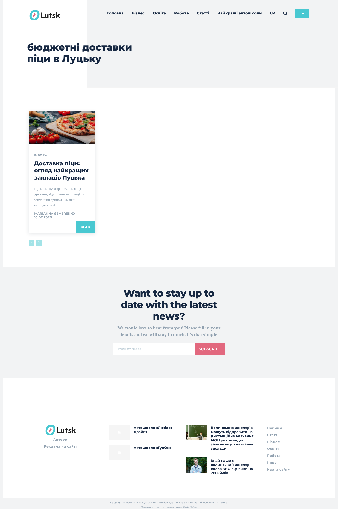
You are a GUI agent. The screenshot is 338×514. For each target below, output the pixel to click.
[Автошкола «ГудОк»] (119, 452)
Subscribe (210, 349)
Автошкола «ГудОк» (153, 447)
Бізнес (40, 154)
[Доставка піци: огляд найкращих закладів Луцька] (62, 127)
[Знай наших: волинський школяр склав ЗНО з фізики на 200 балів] (196, 465)
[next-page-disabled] (39, 243)
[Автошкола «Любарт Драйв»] (119, 432)
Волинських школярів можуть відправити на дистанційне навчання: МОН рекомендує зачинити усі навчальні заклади (233, 438)
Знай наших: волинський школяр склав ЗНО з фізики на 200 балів (232, 466)
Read (85, 227)
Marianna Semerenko (54, 213)
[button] (285, 12)
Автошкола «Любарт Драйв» (153, 429)
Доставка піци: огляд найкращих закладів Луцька (61, 170)
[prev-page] (31, 243)
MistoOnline (190, 507)
